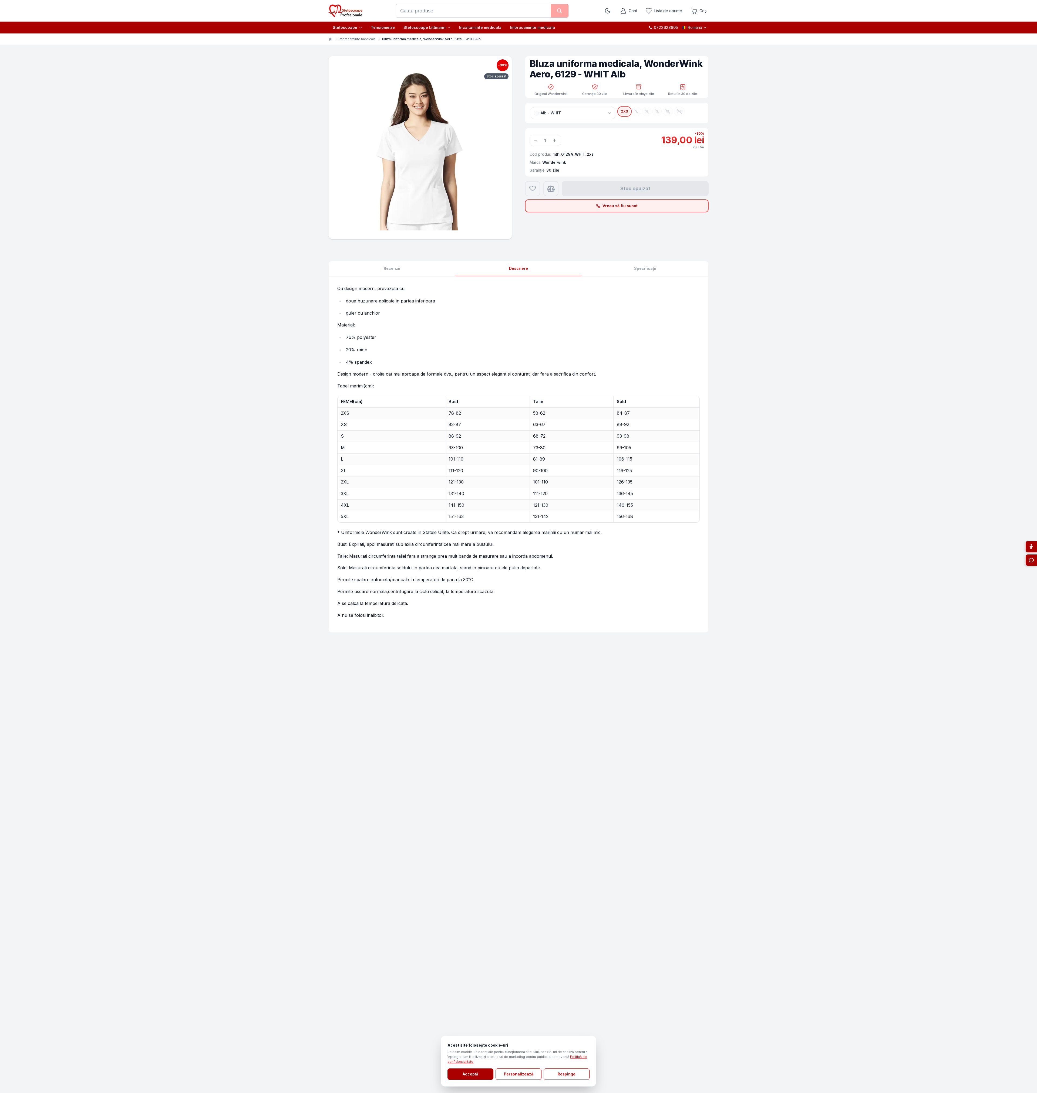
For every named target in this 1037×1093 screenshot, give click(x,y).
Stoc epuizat (635, 188)
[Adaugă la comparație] (550, 188)
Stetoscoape (345, 27)
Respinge (566, 1074)
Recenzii (392, 268)
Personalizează (518, 1074)
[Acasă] (330, 39)
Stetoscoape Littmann (424, 27)
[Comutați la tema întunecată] (608, 11)
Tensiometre (383, 27)
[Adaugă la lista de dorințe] (532, 188)
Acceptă (470, 1074)
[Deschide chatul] (1031, 560)
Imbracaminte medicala (532, 27)
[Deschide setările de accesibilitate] (1031, 546)
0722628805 (666, 27)
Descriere (518, 268)
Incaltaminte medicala (480, 27)
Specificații (645, 268)
